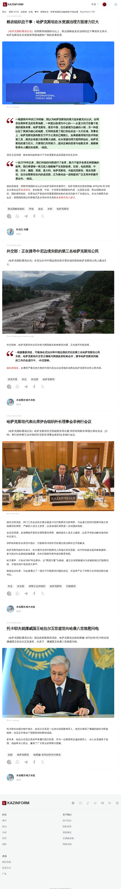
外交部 (34, 379)
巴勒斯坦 (71, 586)
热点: (4, 11)
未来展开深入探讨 (65, 197)
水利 (50, 208)
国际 (4, 844)
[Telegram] (25, 216)
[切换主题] (106, 4)
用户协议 (67, 820)
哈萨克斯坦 (63, 208)
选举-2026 (14, 11)
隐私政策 (67, 826)
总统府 (24, 11)
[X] (42, 216)
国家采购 (67, 844)
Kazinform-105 (87, 11)
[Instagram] (9, 216)
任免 (31, 11)
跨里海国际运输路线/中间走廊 (64, 11)
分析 (4, 832)
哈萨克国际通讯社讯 (20, 31)
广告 (4, 873)
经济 (4, 838)
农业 (40, 208)
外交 (24, 379)
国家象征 (67, 832)
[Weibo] (95, 803)
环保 (31, 208)
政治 (4, 826)
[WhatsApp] (17, 216)
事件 (37, 11)
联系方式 (6, 867)
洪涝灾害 (12, 379)
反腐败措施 (68, 838)
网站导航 (6, 862)
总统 (10, 754)
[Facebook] (34, 216)
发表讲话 (25, 189)
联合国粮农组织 (16, 208)
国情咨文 (44, 11)
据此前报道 (12, 367)
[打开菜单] (116, 4)
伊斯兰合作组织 (37, 586)
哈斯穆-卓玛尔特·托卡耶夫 (47, 754)
